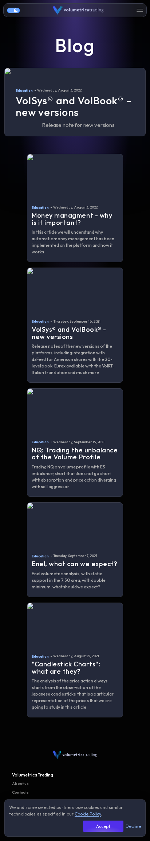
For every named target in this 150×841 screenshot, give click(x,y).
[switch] (13, 10)
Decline (133, 826)
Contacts (20, 792)
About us (20, 783)
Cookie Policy (88, 814)
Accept (103, 826)
